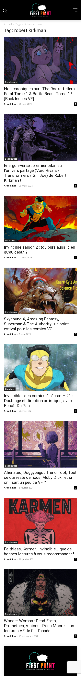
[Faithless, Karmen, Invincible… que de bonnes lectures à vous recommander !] (40, 521)
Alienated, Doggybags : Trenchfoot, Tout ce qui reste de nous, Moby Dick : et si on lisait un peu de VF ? (40, 477)
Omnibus (9, 389)
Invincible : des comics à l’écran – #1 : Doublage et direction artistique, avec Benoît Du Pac (38, 400)
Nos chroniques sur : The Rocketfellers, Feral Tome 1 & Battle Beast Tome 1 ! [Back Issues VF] (39, 93)
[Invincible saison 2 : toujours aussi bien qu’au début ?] (40, 219)
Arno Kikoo (10, 103)
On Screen (10, 240)
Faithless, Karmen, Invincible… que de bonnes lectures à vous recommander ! (39, 551)
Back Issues (11, 82)
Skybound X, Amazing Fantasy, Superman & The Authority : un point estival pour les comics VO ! (36, 324)
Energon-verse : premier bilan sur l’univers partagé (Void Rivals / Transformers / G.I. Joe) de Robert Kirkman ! (35, 173)
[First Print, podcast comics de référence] (40, 10)
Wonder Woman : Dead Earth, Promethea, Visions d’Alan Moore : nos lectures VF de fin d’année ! (39, 625)
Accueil (8, 24)
